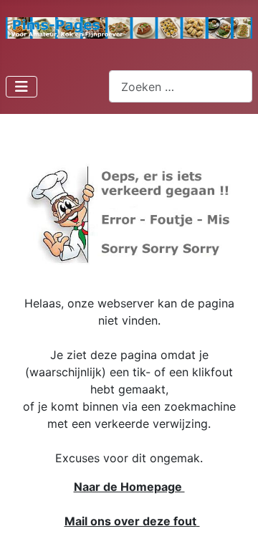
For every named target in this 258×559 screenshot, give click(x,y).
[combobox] (180, 86)
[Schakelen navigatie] (21, 86)
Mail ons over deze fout (130, 521)
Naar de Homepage (129, 486)
